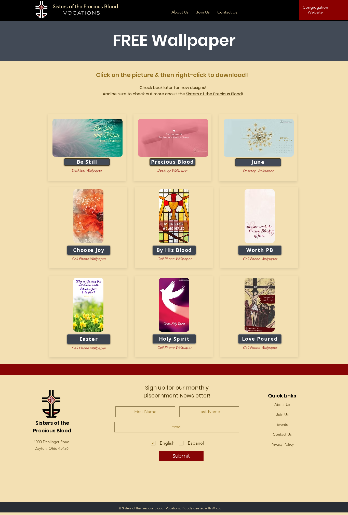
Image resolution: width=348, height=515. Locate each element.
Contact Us (282, 434)
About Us (282, 404)
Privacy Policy (282, 444)
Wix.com (218, 508)
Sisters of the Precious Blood (214, 94)
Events (282, 424)
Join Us (282, 414)
